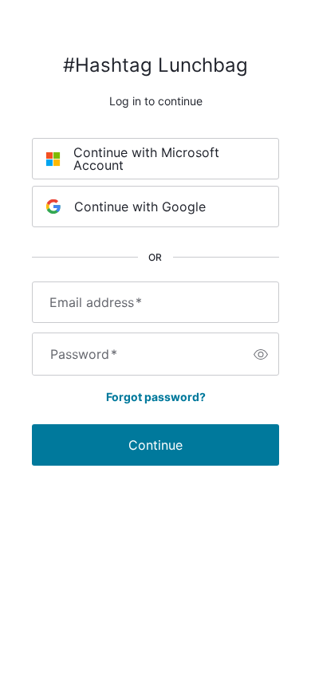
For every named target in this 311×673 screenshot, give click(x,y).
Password (83, 354)
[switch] (260, 354)
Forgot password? (156, 396)
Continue (155, 445)
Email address (95, 302)
